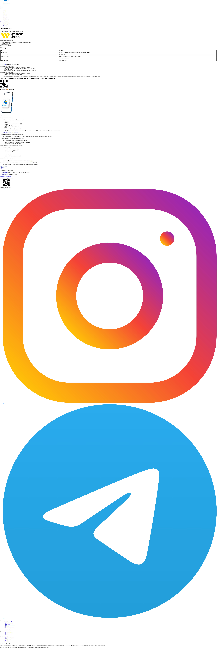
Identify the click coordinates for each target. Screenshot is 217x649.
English (4, 12)
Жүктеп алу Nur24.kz (4, 21)
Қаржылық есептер (8, 623)
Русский (4, 11)
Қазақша (4, 10)
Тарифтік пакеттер (8, 632)
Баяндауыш (7, 641)
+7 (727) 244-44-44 (4, 172)
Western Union (5, 25)
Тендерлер (7, 626)
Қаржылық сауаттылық (9, 627)
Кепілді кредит (8, 638)
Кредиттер (5, 14)
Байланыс (7, 628)
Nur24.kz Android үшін (7, 132)
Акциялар (5, 18)
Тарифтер (2, 167)
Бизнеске (4, 3)
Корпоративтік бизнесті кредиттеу (11, 634)
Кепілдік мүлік (8, 625)
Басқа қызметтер (6, 19)
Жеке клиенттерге (6, 2)
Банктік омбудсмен (8, 629)
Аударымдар (5, 16)
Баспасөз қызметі (8, 621)
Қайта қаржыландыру (9, 637)
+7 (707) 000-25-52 (4, 174)
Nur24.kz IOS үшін (15, 132)
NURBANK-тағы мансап (10, 624)
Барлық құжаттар (3, 166)
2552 (1, 7)
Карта (1, 6)
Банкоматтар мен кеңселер (5, 176)
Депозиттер (5, 15)
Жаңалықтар (7, 622)
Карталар (4, 17)
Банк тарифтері (30, 160)
